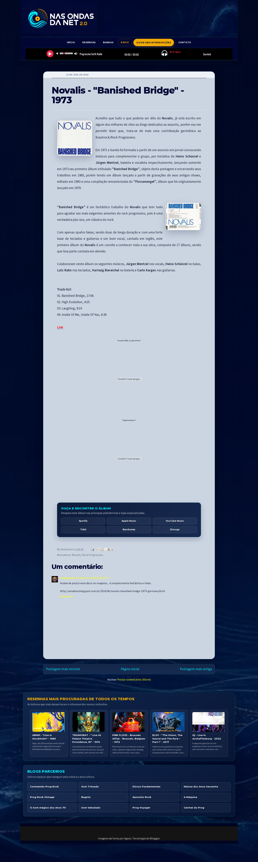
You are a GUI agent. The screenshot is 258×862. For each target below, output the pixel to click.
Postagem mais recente (63, 669)
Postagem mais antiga (196, 669)
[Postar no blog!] (102, 549)
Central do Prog (194, 807)
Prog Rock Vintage (42, 797)
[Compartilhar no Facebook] (109, 549)
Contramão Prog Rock (44, 786)
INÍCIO (71, 42)
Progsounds (67, 578)
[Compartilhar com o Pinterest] (112, 549)
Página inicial (130, 669)
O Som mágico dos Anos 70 (48, 807)
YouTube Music (175, 521)
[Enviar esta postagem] (92, 549)
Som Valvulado (90, 807)
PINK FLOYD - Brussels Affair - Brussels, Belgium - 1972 (128, 738)
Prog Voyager (141, 807)
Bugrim (86, 797)
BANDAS (108, 42)
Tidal (83, 529)
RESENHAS (89, 42)
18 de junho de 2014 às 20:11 (92, 578)
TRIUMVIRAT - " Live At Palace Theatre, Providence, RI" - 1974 (86, 738)
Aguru (127, 838)
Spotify (83, 521)
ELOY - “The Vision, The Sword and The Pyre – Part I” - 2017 (167, 738)
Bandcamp (129, 529)
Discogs (175, 529)
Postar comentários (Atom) (134, 680)
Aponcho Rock (142, 797)
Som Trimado (90, 786)
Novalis (76, 555)
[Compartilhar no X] (105, 549)
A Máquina (190, 797)
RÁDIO (125, 42)
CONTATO (184, 42)
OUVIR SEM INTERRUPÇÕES (153, 42)
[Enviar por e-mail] (99, 549)
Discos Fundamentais (146, 786)
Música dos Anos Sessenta (201, 786)
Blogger (155, 838)
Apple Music (129, 521)
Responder (66, 596)
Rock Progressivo (92, 555)
